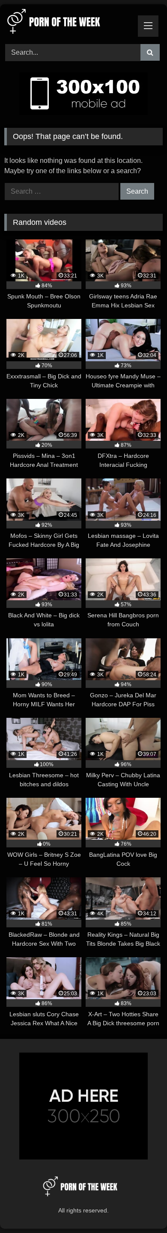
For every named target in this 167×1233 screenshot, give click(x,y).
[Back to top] (140, 1207)
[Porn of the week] (68, 23)
